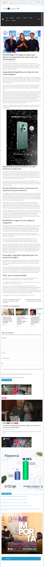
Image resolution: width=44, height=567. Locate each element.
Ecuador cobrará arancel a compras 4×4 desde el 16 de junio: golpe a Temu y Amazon (7, 319)
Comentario (4, 338)
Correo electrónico (6, 358)
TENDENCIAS (13, 52)
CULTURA (30, 17)
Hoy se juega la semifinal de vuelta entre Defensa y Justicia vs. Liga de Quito (33, 300)
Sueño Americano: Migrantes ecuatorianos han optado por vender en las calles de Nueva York (11, 301)
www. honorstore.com (31, 295)
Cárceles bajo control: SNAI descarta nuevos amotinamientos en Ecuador (14, 496)
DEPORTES (25, 17)
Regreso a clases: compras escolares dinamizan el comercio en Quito (14, 499)
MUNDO (7, 20)
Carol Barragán (11, 429)
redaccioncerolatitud (12, 61)
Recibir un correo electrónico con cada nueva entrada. (13, 377)
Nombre (4, 353)
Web (2, 363)
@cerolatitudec (8, 558)
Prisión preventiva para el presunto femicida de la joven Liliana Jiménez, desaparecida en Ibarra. (36, 320)
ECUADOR (11, 17)
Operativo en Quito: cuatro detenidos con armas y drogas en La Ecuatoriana (15, 502)
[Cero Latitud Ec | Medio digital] (3, 19)
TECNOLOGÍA (9, 52)
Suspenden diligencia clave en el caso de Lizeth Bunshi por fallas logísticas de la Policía (17, 505)
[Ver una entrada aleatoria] (41, 13)
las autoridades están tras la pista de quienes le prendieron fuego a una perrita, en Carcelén (22, 320)
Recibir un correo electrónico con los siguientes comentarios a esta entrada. (17, 374)
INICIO (7, 17)
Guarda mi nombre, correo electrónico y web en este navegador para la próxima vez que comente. (22, 369)
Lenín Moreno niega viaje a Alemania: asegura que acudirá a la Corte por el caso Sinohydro (21, 426)
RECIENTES (13, 20)
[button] (13, 18)
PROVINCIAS (18, 17)
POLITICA (12, 423)
